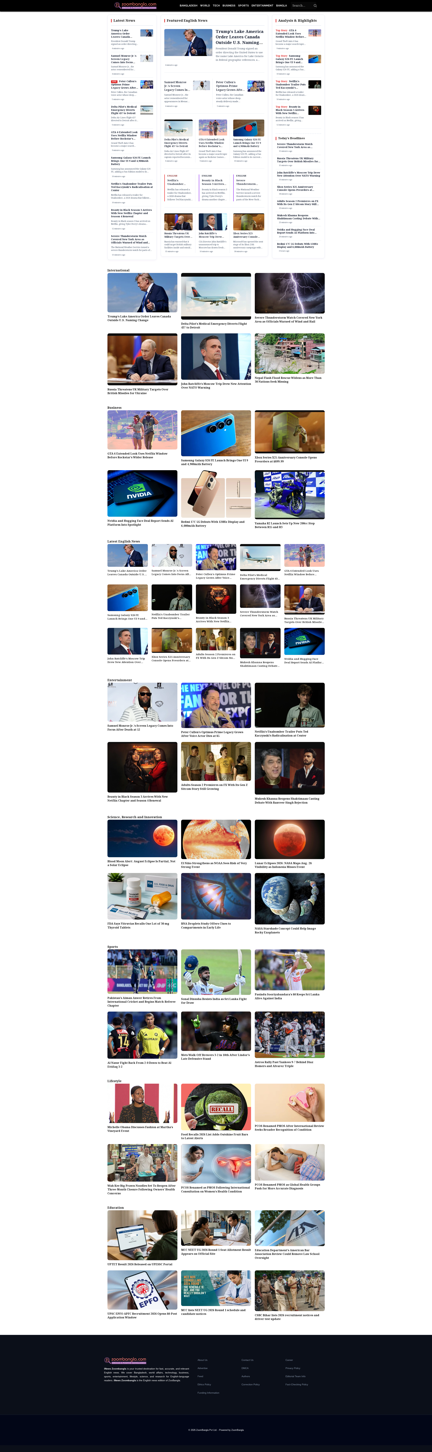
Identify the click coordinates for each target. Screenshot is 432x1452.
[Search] (315, 5)
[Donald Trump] (146, 36)
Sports (243, 5)
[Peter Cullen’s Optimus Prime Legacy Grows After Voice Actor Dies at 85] (146, 88)
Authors (246, 1376)
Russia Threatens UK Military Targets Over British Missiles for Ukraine (177, 238)
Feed (200, 1376)
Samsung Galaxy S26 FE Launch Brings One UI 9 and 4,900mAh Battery (131, 161)
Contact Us (247, 1360)
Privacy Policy (293, 1368)
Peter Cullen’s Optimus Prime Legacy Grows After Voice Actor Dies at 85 (124, 86)
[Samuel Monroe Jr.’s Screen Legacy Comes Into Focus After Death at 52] (146, 61)
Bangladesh (188, 5)
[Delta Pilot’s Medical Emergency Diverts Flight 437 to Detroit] (146, 113)
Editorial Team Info (296, 1376)
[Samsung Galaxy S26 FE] (314, 62)
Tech (216, 5)
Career (289, 1360)
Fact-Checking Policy (297, 1384)
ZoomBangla (237, 1430)
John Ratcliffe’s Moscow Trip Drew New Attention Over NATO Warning (210, 238)
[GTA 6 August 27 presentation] (146, 138)
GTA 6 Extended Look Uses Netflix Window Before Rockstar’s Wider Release (124, 137)
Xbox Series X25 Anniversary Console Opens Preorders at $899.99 (245, 238)
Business (229, 5)
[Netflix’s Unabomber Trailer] (314, 88)
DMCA (245, 1368)
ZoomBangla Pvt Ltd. (207, 1430)
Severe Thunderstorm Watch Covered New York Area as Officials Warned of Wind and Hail (129, 241)
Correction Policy (251, 1384)
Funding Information (208, 1392)
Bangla (281, 5)
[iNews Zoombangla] (135, 5)
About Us (202, 1360)
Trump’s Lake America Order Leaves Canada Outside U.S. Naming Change (124, 37)
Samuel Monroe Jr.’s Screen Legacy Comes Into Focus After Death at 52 (123, 61)
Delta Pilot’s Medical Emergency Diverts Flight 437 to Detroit (124, 110)
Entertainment (262, 5)
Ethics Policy (204, 1384)
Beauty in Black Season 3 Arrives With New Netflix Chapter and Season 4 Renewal (131, 213)
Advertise (203, 1368)
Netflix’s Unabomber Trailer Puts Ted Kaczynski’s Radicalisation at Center (132, 187)
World (205, 5)
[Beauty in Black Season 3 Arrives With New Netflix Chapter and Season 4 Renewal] (314, 114)
